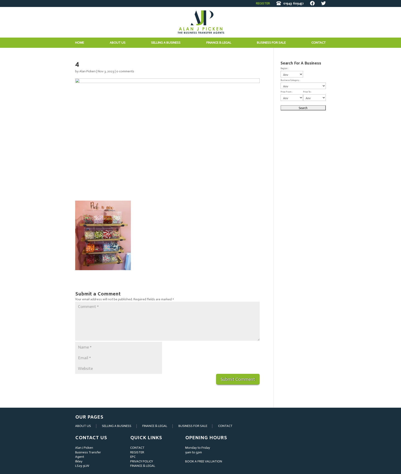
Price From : (286, 91)
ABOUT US (83, 426)
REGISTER (263, 3)
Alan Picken (87, 71)
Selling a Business (166, 43)
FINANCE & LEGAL (154, 426)
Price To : (307, 91)
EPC (133, 457)
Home (79, 43)
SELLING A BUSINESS (116, 426)
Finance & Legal (218, 43)
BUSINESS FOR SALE (271, 43)
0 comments (125, 71)
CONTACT (225, 426)
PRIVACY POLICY (141, 461)
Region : (284, 68)
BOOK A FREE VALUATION (203, 461)
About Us (118, 43)
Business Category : (290, 80)
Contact (318, 43)
